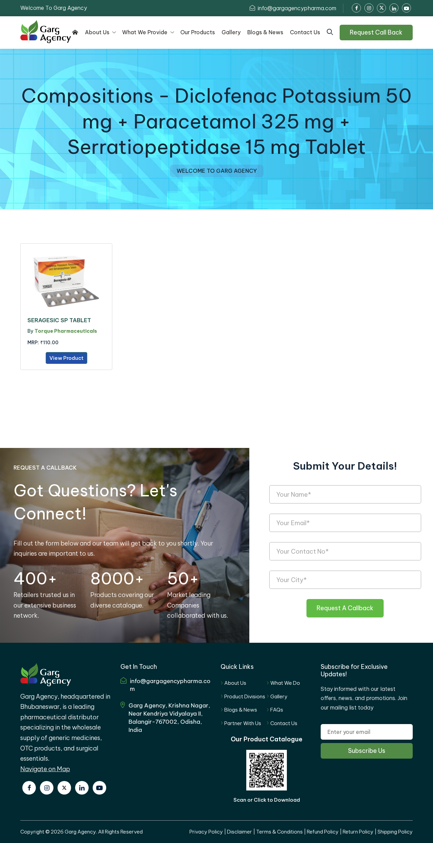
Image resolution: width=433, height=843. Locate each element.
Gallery (279, 696)
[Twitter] (64, 788)
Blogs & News (240, 709)
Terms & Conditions (279, 831)
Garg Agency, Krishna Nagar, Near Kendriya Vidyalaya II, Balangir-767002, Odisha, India (169, 717)
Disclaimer (239, 831)
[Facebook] (29, 788)
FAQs (276, 709)
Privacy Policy (206, 831)
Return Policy (358, 831)
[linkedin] (82, 788)
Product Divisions (244, 696)
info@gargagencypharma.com (296, 8)
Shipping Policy (395, 831)
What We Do (285, 682)
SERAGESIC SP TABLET (59, 320)
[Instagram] (46, 788)
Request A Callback (345, 608)
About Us (235, 682)
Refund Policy (323, 831)
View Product (66, 358)
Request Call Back (376, 32)
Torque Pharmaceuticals (66, 331)
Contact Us (283, 723)
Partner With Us (242, 723)
